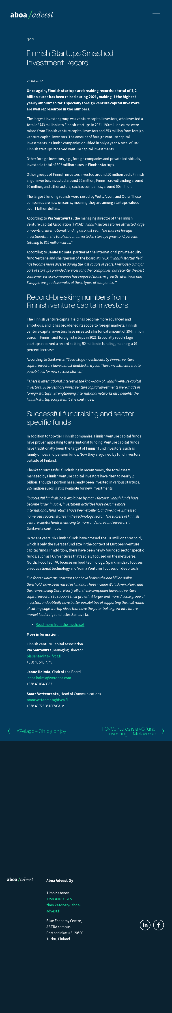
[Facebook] (158, 925)
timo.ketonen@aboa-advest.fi (63, 908)
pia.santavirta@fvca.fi (44, 656)
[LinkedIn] (145, 925)
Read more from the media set (60, 624)
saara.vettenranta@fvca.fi (47, 699)
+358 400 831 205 (59, 899)
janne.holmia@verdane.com (49, 677)
